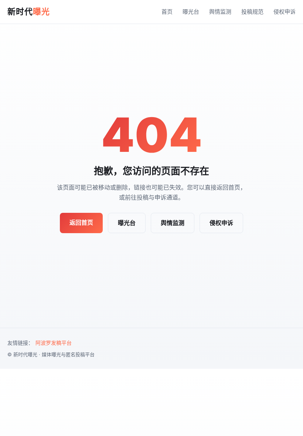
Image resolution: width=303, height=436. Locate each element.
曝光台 (191, 11)
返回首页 (81, 222)
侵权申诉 (284, 11)
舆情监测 (220, 11)
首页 (167, 11)
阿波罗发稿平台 (53, 343)
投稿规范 (252, 11)
